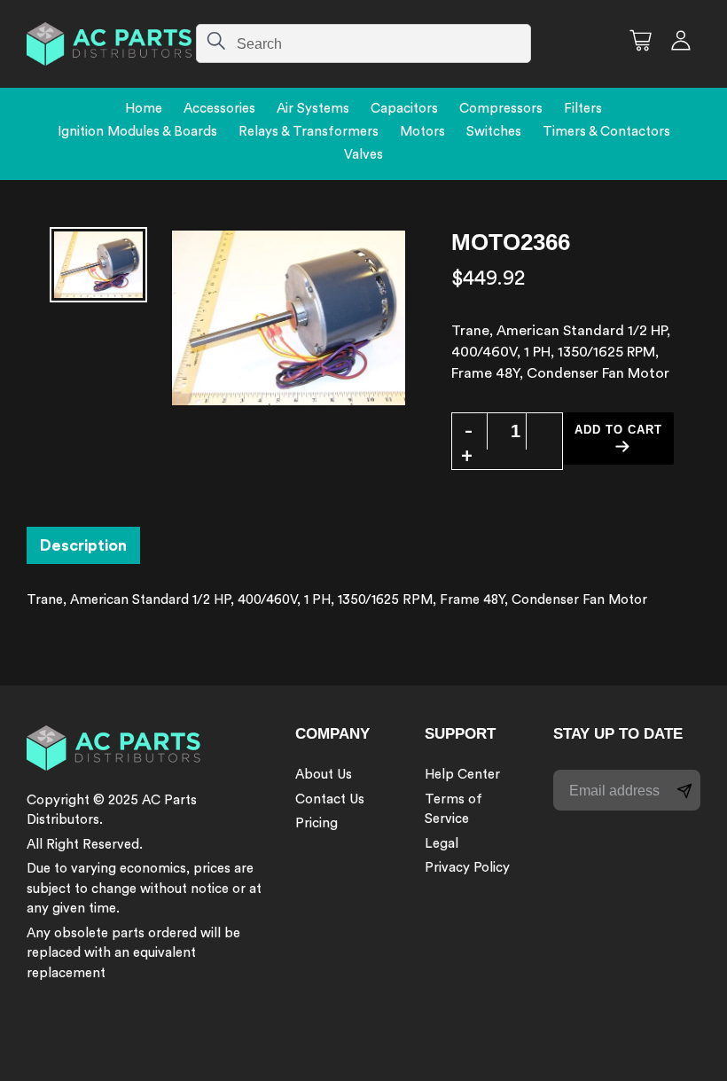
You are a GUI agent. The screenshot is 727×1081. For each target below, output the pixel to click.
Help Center (462, 774)
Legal (441, 843)
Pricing (316, 823)
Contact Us (329, 799)
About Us (323, 774)
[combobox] (363, 43)
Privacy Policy (467, 867)
